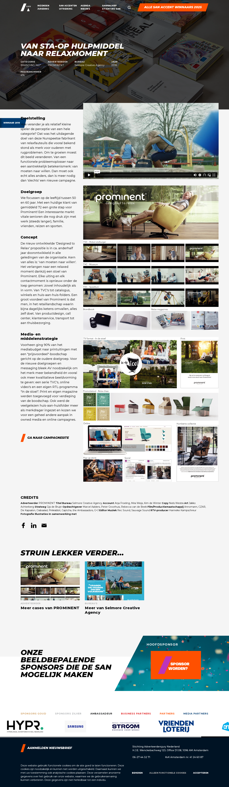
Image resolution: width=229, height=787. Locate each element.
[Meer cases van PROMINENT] (50, 588)
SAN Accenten (68, 5)
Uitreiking (65, 9)
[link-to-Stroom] (75, 729)
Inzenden (43, 5)
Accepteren (200, 773)
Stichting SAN (111, 9)
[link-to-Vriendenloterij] (126, 729)
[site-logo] (26, 7)
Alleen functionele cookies (167, 773)
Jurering (43, 9)
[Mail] (44, 525)
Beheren (137, 773)
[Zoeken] (129, 7)
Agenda (85, 5)
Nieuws (85, 9)
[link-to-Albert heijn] (176, 729)
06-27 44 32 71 (141, 757)
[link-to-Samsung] (25, 729)
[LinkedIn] (33, 525)
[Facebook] (23, 525)
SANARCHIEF (109, 5)
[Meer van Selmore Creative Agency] (114, 588)
